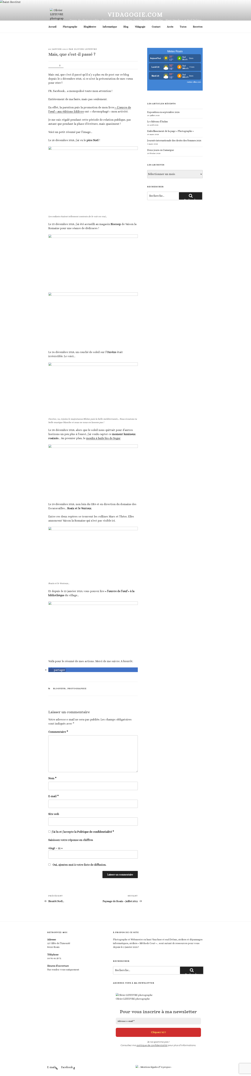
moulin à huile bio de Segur (103, 438)
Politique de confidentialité (95, 831)
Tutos (183, 26)
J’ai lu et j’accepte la (83, 831)
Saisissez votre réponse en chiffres (70, 840)
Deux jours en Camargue (160, 150)
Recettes (198, 26)
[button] (57, 670)
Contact (156, 26)
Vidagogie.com (135, 14)
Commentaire (58, 731)
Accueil (52, 26)
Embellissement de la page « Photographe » (170, 131)
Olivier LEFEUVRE (85, 49)
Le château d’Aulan (157, 121)
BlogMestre (90, 26)
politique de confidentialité (152, 1045)
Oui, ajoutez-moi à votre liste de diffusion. (79, 864)
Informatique (110, 26)
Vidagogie (140, 26)
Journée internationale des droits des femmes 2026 (174, 140)
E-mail (53, 796)
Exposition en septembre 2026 (163, 112)
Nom (52, 778)
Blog (125, 26)
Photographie (77, 688)
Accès (170, 26)
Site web (53, 814)
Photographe (70, 26)
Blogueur (59, 688)
